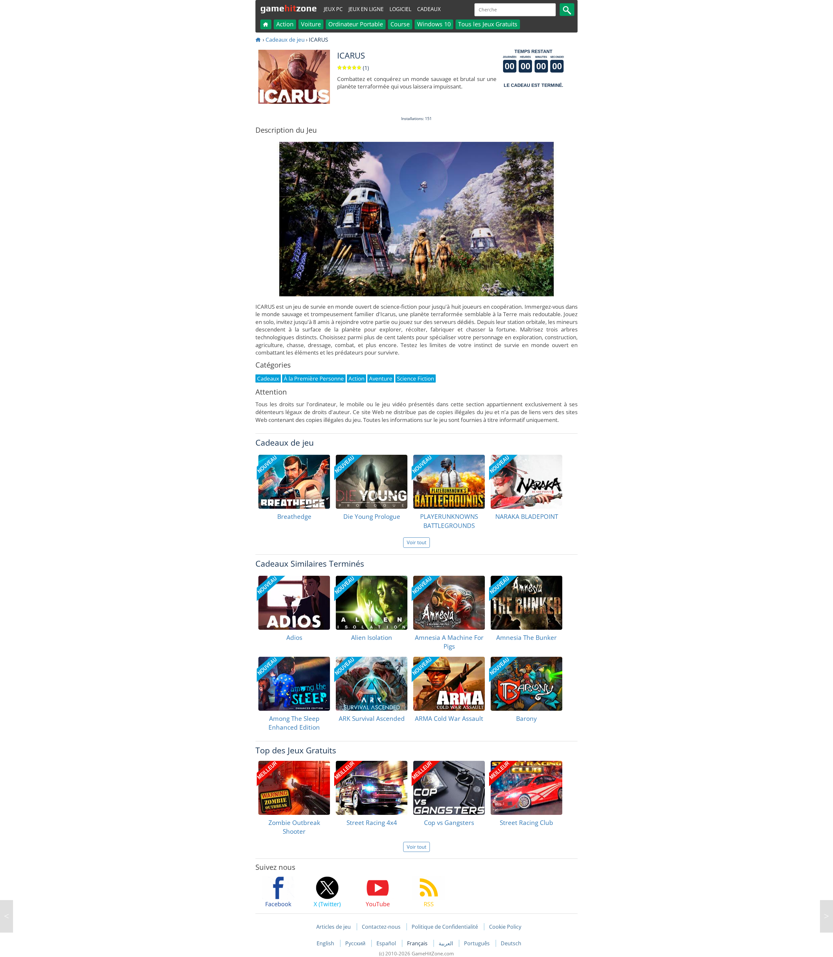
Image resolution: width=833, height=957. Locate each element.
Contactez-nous (381, 926)
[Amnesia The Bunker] (526, 603)
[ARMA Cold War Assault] (449, 684)
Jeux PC (333, 9)
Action (285, 24)
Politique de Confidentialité (445, 926)
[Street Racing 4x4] (371, 788)
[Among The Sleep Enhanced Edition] (294, 684)
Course (400, 24)
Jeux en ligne (366, 9)
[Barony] (526, 684)
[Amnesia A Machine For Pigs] (449, 603)
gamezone (288, 8)
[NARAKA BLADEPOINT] (526, 482)
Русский (356, 943)
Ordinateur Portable (355, 24)
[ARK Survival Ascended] (371, 684)
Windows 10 (434, 24)
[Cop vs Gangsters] (449, 788)
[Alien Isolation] (371, 603)
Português (477, 943)
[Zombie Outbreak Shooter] (294, 788)
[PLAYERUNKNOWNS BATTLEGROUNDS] (449, 482)
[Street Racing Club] (526, 788)
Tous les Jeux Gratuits (487, 24)
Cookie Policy (505, 926)
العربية (446, 943)
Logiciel (400, 9)
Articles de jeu (333, 926)
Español (386, 943)
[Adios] (294, 603)
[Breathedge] (294, 482)
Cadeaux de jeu (285, 39)
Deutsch (511, 943)
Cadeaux (429, 9)
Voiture (311, 24)
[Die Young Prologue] (371, 482)
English (326, 943)
